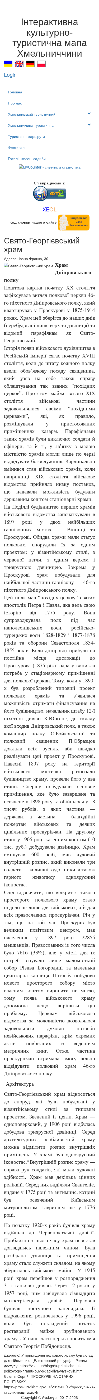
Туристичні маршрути (26, 136)
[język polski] (41, 63)
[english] (19, 63)
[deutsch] (30, 63)
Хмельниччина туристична (31, 125)
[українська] (8, 63)
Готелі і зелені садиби (27, 158)
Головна (15, 91)
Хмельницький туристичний (31, 114)
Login (10, 74)
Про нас (15, 103)
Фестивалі (16, 147)
